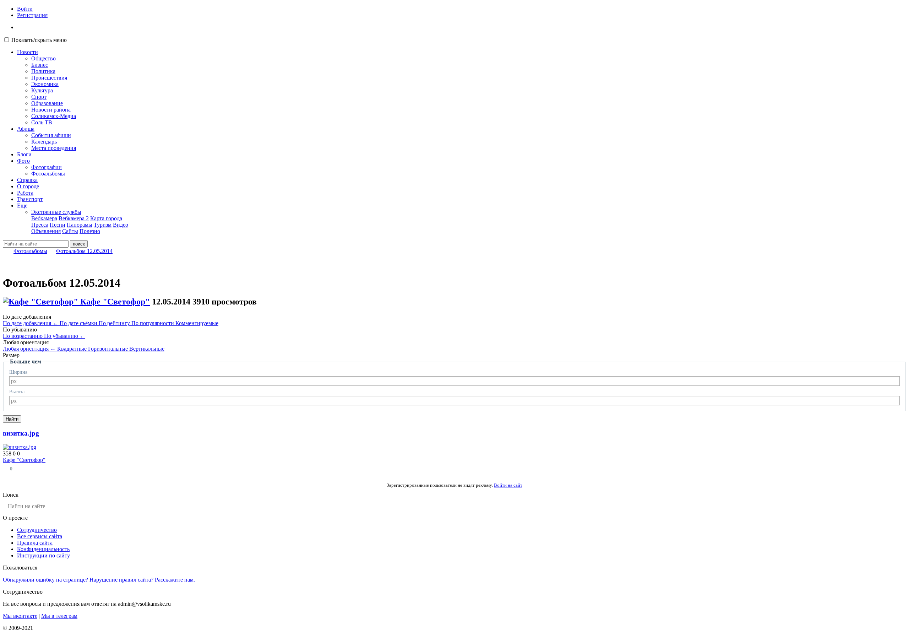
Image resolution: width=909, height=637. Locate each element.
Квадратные (72, 349)
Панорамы (79, 225)
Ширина (18, 372)
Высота (17, 391)
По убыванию (64, 336)
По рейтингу (115, 323)
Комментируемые (196, 323)
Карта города (106, 218)
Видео (120, 225)
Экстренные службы (56, 212)
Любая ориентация (29, 349)
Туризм (102, 225)
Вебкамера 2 (74, 218)
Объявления (46, 231)
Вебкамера (44, 218)
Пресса (39, 225)
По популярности (153, 323)
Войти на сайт (508, 485)
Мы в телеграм (59, 616)
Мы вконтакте (20, 616)
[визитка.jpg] (19, 447)
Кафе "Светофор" (115, 301)
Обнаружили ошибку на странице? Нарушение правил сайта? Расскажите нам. (99, 580)
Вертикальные (146, 349)
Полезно (90, 231)
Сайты (70, 231)
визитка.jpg (21, 433)
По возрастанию (23, 336)
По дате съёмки (79, 323)
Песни (57, 225)
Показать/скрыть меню (39, 40)
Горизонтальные (108, 349)
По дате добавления (30, 323)
